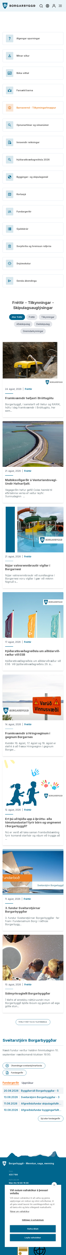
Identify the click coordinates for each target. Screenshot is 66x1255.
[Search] (41, 6)
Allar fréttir (17, 317)
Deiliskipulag (43, 324)
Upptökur (27, 1082)
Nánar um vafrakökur (19, 1211)
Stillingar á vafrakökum (33, 1220)
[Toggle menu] (60, 6)
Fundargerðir (11, 1082)
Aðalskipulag (23, 324)
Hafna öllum (32, 1229)
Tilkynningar (47, 317)
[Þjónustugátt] (54, 6)
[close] (54, 1185)
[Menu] (19, 6)
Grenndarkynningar (33, 331)
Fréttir (32, 317)
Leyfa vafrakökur (33, 1238)
